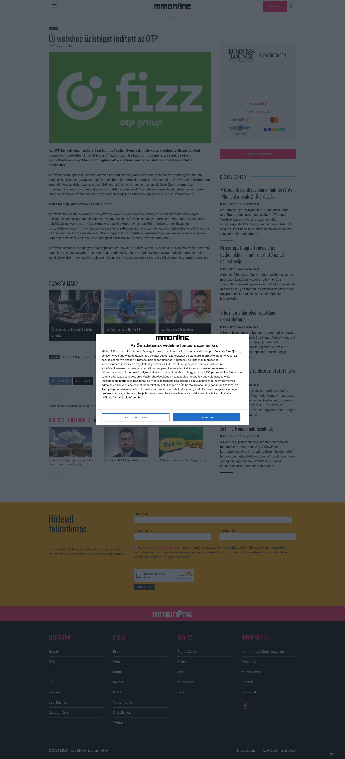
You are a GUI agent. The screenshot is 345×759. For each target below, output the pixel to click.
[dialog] (172, 379)
